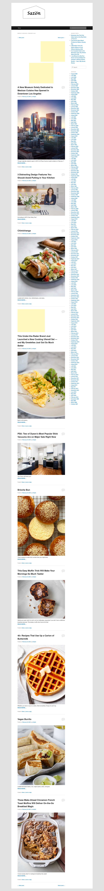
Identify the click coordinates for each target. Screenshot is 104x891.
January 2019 (74, 231)
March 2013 (74, 352)
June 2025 (73, 98)
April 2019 (73, 226)
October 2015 (74, 298)
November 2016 (75, 276)
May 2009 (73, 400)
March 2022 (74, 165)
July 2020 (73, 200)
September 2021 (75, 176)
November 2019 (75, 214)
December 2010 (75, 390)
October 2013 (74, 340)
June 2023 (73, 139)
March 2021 (74, 186)
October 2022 (74, 153)
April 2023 (73, 143)
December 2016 (75, 274)
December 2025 (75, 87)
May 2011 (73, 387)
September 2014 (75, 321)
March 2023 (74, 144)
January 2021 (74, 189)
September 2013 (75, 342)
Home (19, 28)
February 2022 (74, 167)
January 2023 (74, 148)
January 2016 (74, 293)
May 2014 (73, 328)
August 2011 (74, 385)
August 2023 (74, 136)
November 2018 (75, 234)
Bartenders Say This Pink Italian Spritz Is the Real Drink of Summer (78, 36)
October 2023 (74, 132)
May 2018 (73, 245)
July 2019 (73, 220)
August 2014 (74, 323)
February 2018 (74, 250)
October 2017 (74, 257)
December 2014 (75, 316)
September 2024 (75, 113)
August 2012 (74, 364)
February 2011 (74, 388)
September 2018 (75, 238)
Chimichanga (24, 230)
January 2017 (74, 272)
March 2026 (74, 82)
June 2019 (73, 222)
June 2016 (73, 285)
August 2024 (74, 115)
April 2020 (73, 205)
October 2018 (74, 236)
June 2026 (73, 77)
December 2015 (75, 295)
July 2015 (73, 304)
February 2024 (74, 125)
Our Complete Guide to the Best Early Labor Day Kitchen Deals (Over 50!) (78, 52)
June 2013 (73, 347)
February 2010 (74, 397)
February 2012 (74, 374)
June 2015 (73, 305)
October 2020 (74, 195)
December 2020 (75, 191)
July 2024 (73, 117)
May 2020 (73, 203)
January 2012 (74, 376)
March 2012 (74, 373)
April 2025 (73, 101)
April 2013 (73, 350)
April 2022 (73, 163)
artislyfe (34, 96)
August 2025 (74, 94)
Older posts (21, 37)
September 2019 (75, 217)
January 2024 (74, 127)
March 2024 (74, 124)
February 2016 (74, 291)
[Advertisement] (53, 51)
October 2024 (74, 112)
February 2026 (74, 84)
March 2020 (74, 207)
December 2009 (75, 399)
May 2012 (73, 369)
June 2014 (73, 326)
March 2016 (74, 290)
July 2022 (73, 158)
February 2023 (74, 146)
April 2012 (73, 371)
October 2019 (74, 215)
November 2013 (75, 338)
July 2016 (73, 283)
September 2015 (75, 300)
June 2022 (73, 160)
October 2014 (74, 319)
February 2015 (74, 312)
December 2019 (75, 212)
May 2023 (73, 141)
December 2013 (75, 336)
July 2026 (73, 75)
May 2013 (73, 348)
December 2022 (75, 150)
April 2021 (73, 184)
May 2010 (73, 393)
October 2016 (74, 278)
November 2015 (75, 297)
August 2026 (74, 74)
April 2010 (73, 395)
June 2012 (73, 368)
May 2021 (73, 182)
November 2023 (75, 131)
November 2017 (75, 255)
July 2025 (73, 96)
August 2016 (74, 281)
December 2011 (75, 378)
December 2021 (75, 170)
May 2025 (73, 99)
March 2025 (74, 103)
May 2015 (73, 307)
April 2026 (73, 80)
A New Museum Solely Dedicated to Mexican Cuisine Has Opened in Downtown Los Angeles (35, 90)
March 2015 (74, 310)
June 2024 (73, 118)
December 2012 (75, 357)
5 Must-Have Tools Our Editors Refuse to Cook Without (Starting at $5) (77, 47)
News (23, 167)
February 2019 (74, 229)
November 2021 (75, 172)
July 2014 (73, 324)
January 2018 (74, 252)
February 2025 (74, 105)
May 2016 (73, 286)
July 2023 (73, 137)
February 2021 (74, 188)
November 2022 (75, 151)
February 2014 (74, 333)
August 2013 (74, 343)
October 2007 (74, 404)
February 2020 (74, 208)
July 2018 (73, 241)
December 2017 (75, 253)
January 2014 (74, 335)
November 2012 (75, 359)
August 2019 (74, 219)
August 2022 (74, 157)
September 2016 (75, 279)
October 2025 (74, 91)
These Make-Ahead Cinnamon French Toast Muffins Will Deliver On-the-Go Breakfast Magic (36, 803)
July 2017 (73, 262)
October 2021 (74, 174)
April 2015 (73, 309)
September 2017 (75, 259)
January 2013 (74, 355)
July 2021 (73, 179)
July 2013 (73, 345)
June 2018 (73, 243)
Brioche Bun (24, 489)
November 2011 (75, 380)
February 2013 (74, 354)
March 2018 (74, 248)
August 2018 (74, 240)
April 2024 (73, 122)
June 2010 (73, 392)
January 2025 (74, 106)
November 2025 (75, 89)
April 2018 (73, 246)
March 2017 (74, 269)
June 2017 (73, 264)
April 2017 (73, 267)
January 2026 (74, 86)
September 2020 (75, 196)
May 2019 (73, 224)
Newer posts (61, 37)
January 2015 (74, 314)
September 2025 (75, 93)
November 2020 (75, 193)
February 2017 (74, 271)
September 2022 (75, 155)
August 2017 (74, 260)
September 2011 (75, 383)
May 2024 (73, 120)
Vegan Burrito (24, 719)
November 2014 (75, 317)
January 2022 (74, 169)
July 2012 (73, 366)
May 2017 (73, 265)
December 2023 (75, 129)
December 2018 (75, 233)
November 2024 (75, 110)
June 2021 (73, 181)
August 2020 (74, 198)
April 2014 (73, 329)
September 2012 (75, 362)
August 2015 (74, 302)
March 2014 (74, 331)
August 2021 (74, 177)
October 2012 (74, 361)
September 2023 (75, 134)
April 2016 (73, 288)
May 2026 (73, 79)
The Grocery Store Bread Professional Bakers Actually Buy (78, 42)
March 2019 (74, 227)
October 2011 (74, 381)
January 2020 (74, 210)
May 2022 (73, 162)
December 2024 (75, 108)
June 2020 (73, 201)
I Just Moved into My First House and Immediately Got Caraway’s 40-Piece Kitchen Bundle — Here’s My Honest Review (78, 59)
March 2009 (74, 402)
